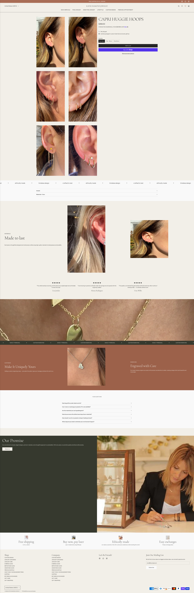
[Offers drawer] (185, 6)
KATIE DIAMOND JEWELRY (97, 6)
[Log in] (182, 6)
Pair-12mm (116, 41)
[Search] (178, 6)
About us (7, 449)
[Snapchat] (185, 1)
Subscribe (151, 567)
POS (23, 591)
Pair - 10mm (109, 41)
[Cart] (188, 6)
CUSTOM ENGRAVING (47, 342)
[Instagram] (182, 1)
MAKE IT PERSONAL (23, 342)
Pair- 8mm (101, 41)
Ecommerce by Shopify (31, 591)
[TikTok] (188, 1)
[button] (6, 367)
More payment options (128, 53)
